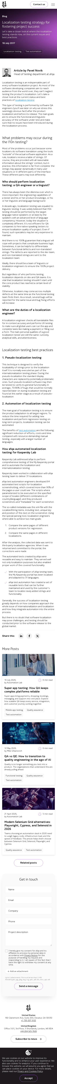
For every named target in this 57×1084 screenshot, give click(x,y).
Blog (4, 16)
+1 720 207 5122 (28, 1020)
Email (11, 900)
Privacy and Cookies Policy (30, 1071)
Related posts (28, 862)
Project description (18, 932)
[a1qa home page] (4, 4)
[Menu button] (53, 4)
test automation (27, 430)
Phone (11, 921)
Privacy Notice (31, 955)
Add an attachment (19, 971)
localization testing (24, 100)
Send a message (28, 986)
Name (11, 889)
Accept (28, 1078)
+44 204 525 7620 (28, 1031)
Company (13, 911)
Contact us (39, 4)
